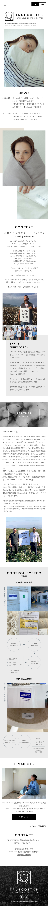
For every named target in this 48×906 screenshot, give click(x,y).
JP (35, 4)
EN (42, 4)
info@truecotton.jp (24, 855)
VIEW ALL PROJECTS (38, 826)
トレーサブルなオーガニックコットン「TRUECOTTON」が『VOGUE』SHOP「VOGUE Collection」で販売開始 (27, 116)
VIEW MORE (24, 817)
